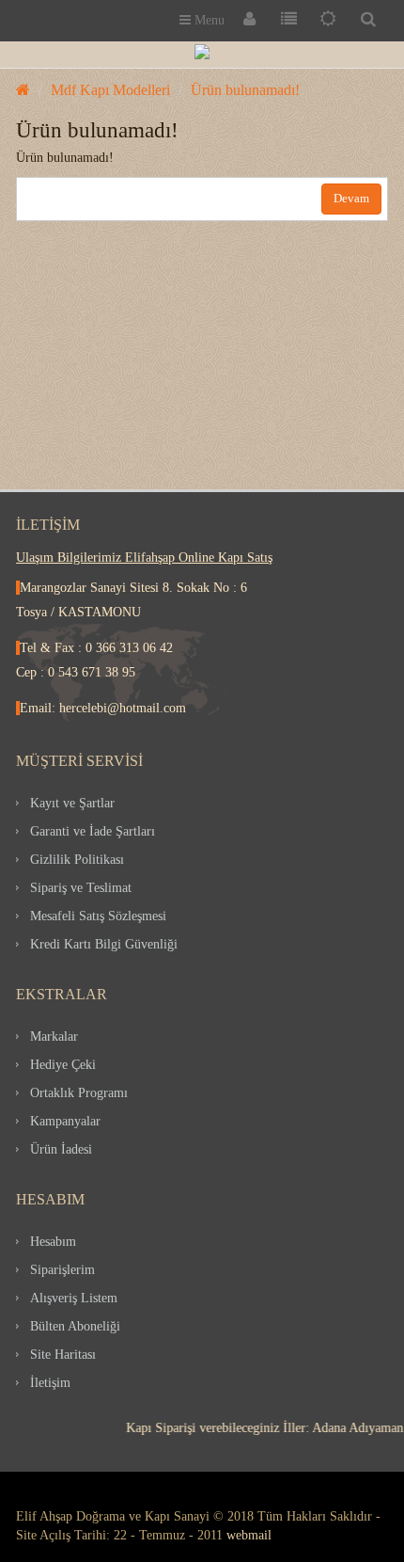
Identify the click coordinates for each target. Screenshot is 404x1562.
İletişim (50, 1383)
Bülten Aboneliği (75, 1326)
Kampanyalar (65, 1121)
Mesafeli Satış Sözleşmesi (98, 916)
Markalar (54, 1036)
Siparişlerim (62, 1270)
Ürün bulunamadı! (245, 90)
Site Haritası (63, 1354)
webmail (249, 1535)
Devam (351, 198)
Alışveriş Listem (73, 1298)
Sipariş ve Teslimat (81, 888)
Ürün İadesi (61, 1149)
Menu (208, 20)
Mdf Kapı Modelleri (110, 90)
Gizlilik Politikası (77, 860)
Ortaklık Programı (79, 1093)
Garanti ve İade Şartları (92, 831)
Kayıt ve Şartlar (72, 803)
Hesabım (53, 1242)
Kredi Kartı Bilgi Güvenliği (104, 944)
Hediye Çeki (63, 1065)
